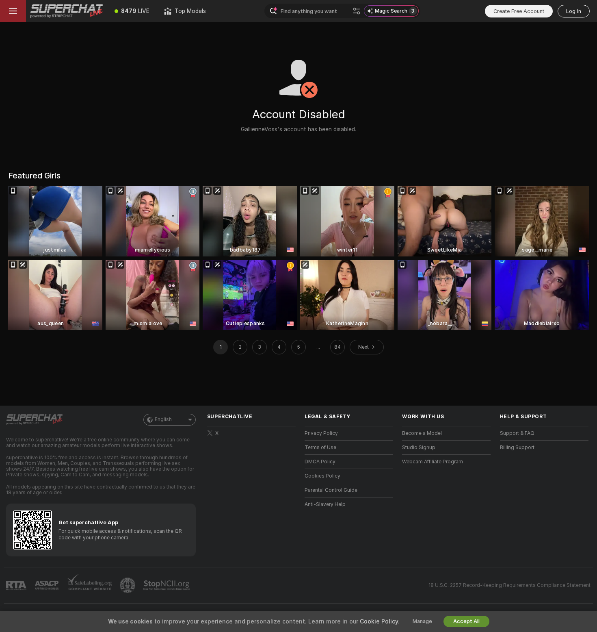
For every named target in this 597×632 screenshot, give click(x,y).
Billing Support (517, 447)
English (163, 419)
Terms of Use (320, 447)
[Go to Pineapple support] (128, 585)
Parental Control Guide (331, 490)
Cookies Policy (322, 476)
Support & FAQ (517, 433)
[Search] (356, 11)
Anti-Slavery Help (325, 504)
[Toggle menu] (13, 11)
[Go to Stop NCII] (167, 585)
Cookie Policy (379, 621)
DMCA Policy (320, 462)
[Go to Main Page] (66, 11)
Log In (573, 11)
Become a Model (422, 433)
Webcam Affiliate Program (432, 462)
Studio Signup (418, 447)
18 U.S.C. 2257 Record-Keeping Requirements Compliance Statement (509, 585)
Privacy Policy (321, 433)
